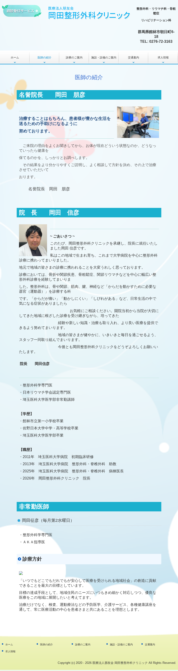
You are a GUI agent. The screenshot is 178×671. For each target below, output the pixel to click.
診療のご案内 (74, 57)
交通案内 (133, 57)
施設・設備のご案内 (103, 57)
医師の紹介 (44, 57)
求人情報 (163, 57)
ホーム (15, 57)
